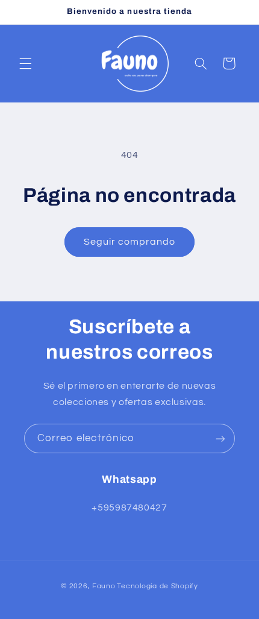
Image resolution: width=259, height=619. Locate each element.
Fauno (104, 586)
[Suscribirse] (220, 438)
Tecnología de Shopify (157, 586)
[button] (25, 63)
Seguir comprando (130, 242)
